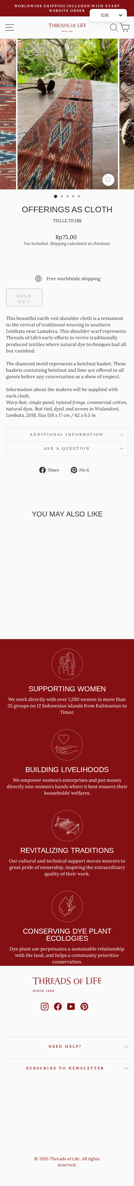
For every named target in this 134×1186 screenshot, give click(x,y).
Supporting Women (67, 689)
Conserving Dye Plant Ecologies (67, 934)
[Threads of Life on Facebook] (58, 1013)
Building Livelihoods (67, 770)
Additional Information (67, 434)
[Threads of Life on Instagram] (45, 1013)
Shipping (58, 243)
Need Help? (65, 1046)
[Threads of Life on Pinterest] (84, 1013)
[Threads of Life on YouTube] (71, 1013)
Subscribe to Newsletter (65, 1068)
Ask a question (67, 448)
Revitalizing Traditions (67, 850)
